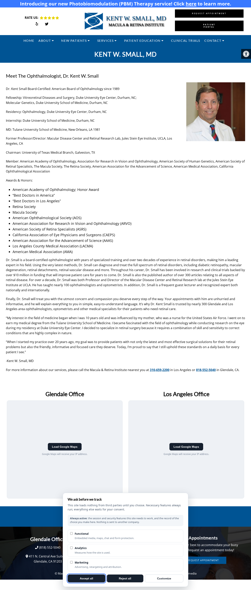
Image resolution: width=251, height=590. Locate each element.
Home (29, 40)
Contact (212, 40)
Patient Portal (209, 25)
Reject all (125, 578)
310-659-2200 (159, 370)
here (191, 3)
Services (105, 40)
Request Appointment (209, 13)
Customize (164, 578)
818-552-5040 (206, 370)
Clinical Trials (185, 40)
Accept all (86, 578)
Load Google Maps (64, 446)
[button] (246, 54)
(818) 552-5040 (49, 547)
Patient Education (142, 40)
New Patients (74, 40)
